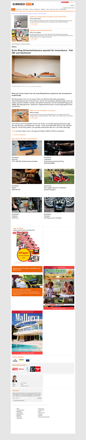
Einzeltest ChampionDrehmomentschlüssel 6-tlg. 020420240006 (54, 160)
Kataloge (19, 415)
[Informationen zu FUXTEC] (15, 360)
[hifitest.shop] (38, 372)
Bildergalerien (20, 414)
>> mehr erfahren (17, 262)
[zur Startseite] (24, 4)
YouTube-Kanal (62, 9)
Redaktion (19, 411)
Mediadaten (41, 410)
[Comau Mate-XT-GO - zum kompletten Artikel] (21, 21)
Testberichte (19, 9)
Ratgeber (43, 9)
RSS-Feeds (19, 417)
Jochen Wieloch (23, 383)
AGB (39, 411)
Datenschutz (41, 413)
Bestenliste (26, 9)
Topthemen (19, 418)
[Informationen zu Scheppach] (27, 360)
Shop (47, 9)
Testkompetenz (20, 410)
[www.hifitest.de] (21, 372)
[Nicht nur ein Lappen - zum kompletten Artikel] (21, 35)
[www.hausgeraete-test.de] (27, 372)
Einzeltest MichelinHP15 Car (15, 216)
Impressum (41, 408)
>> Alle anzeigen (33, 24)
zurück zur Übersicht (20, 135)
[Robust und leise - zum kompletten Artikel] (21, 115)
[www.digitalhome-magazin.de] (15, 372)
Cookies (40, 414)
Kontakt (40, 415)
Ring (13, 131)
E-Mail (22, 384)
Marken (31, 9)
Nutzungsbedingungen (44, 417)
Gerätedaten (20, 413)
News (13, 9)
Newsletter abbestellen (19, 400)
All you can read (54, 9)
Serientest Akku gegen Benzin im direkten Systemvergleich (55, 188)
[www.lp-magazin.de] (32, 372)
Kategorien (37, 9)
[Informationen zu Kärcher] (21, 360)
